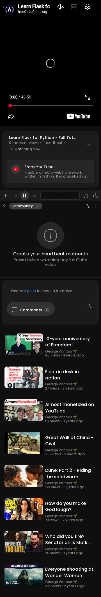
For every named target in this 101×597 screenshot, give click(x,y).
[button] (50, 159)
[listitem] (50, 347)
